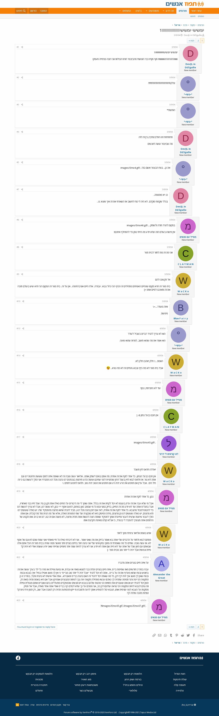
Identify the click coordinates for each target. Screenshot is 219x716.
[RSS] (17, 704)
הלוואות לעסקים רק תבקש (39, 673)
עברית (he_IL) (188, 704)
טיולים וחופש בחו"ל (133, 685)
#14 (18, 355)
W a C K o (183, 291)
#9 (18, 274)
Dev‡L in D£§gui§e (193, 35)
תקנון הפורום (55, 704)
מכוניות (39, 679)
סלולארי (133, 690)
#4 (18, 131)
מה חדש (170, 10)
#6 (18, 219)
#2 (18, 77)
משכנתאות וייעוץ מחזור (86, 685)
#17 (18, 437)
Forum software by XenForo (90, 712)
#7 (18, 189)
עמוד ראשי (197, 10)
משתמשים (154, 10)
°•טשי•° (188, 94)
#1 (18, 47)
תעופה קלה (180, 685)
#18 (18, 464)
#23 (18, 600)
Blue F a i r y (181, 318)
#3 (18, 104)
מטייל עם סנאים (188, 237)
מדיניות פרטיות (42, 704)
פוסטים (201, 16)
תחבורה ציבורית (39, 685)
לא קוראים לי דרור (168, 454)
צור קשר (66, 704)
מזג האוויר (86, 679)
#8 (18, 247)
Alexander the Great (161, 576)
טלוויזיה (180, 690)
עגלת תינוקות (180, 679)
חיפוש (192, 16)
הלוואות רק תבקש (133, 673)
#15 (18, 382)
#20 (18, 527)
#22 (18, 557)
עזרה (32, 704)
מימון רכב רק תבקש (86, 673)
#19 (18, 491)
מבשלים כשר (86, 690)
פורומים (183, 10)
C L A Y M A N (186, 264)
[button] (163, 11)
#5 (18, 162)
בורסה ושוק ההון (133, 679)
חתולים (39, 690)
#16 (18, 410)
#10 (18, 301)
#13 (18, 328)
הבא (192, 40)
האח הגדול (179, 673)
